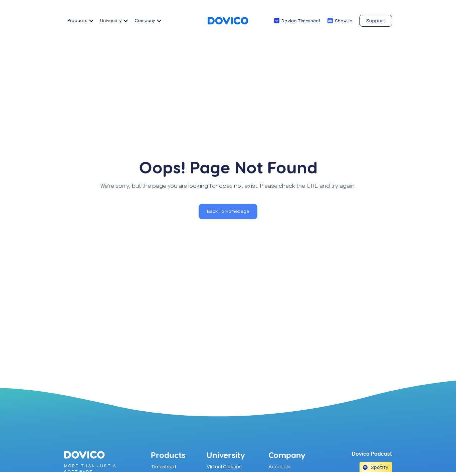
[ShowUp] (330, 20)
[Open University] (126, 20)
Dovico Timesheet (301, 20)
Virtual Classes (224, 466)
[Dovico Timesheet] (276, 20)
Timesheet (164, 466)
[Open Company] (159, 20)
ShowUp (344, 20)
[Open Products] (91, 20)
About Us (279, 466)
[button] (228, 211)
